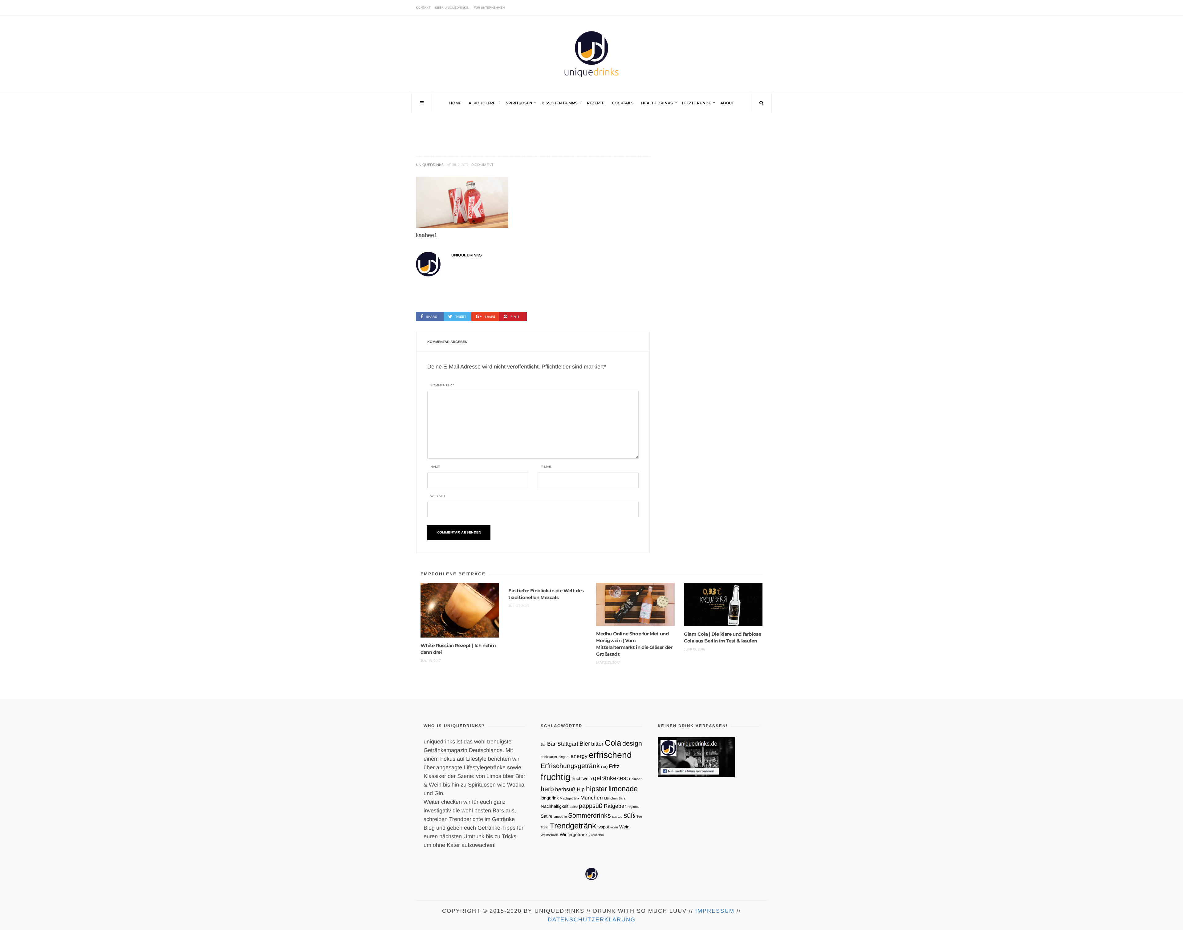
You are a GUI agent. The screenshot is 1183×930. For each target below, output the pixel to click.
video (614, 827)
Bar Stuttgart (562, 744)
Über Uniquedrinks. (452, 7)
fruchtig (555, 777)
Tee (639, 816)
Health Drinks (657, 103)
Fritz (614, 766)
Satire (546, 816)
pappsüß (591, 805)
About (727, 103)
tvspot (603, 826)
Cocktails (623, 103)
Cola (613, 742)
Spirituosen (519, 103)
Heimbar (635, 779)
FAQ (604, 767)
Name (435, 467)
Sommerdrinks (589, 815)
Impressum (714, 911)
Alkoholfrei (483, 103)
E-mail (546, 467)
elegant (564, 757)
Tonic (544, 827)
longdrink (550, 797)
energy (579, 756)
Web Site (438, 496)
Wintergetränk (573, 834)
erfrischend (610, 755)
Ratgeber (615, 806)
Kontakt (423, 7)
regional (633, 806)
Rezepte (595, 103)
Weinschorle (550, 835)
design (632, 743)
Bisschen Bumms (560, 103)
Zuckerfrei (596, 835)
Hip (581, 789)
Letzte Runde (696, 103)
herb (547, 788)
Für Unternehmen (489, 7)
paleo (574, 806)
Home (455, 103)
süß (629, 815)
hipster (596, 789)
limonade (623, 788)
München (591, 798)
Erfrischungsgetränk (570, 765)
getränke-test (610, 778)
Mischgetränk (569, 798)
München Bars (614, 798)
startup (617, 816)
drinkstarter (549, 757)
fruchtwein (581, 778)
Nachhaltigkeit (554, 806)
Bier (584, 743)
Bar (543, 744)
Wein (624, 826)
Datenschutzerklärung (592, 919)
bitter (597, 744)
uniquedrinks (430, 165)
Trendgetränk (573, 825)
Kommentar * (442, 385)
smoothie (560, 816)
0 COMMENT (482, 165)
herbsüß (565, 789)
